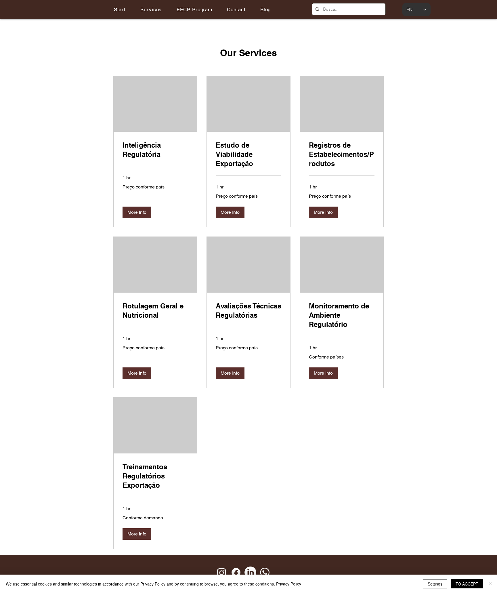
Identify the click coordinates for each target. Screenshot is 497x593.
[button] (137, 212)
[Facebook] (236, 572)
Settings (435, 584)
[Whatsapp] (265, 572)
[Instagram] (222, 572)
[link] (155, 150)
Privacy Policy (288, 584)
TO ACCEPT (467, 584)
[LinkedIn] (250, 572)
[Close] (490, 583)
